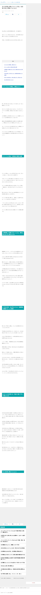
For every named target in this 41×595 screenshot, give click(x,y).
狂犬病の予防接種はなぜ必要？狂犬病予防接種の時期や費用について (13, 558)
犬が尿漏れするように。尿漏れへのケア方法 (10, 544)
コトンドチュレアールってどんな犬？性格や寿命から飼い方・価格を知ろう (13, 531)
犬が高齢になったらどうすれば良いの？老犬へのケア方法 (13, 562)
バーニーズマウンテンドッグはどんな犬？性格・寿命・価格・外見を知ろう (13, 541)
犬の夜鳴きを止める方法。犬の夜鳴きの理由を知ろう (12, 551)
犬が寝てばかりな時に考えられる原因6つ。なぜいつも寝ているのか (13, 536)
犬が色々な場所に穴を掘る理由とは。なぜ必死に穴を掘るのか (7, 578)
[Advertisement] (13, 23)
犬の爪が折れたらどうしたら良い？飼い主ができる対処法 (13, 548)
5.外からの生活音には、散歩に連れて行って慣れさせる (13, 77)
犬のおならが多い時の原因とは (7, 565)
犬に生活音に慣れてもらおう (9, 79)
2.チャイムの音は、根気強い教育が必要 (10, 67)
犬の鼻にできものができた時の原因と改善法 (20, 578)
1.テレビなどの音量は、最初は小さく (10, 64)
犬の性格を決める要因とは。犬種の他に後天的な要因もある (13, 570)
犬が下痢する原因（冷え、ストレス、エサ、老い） (11, 573)
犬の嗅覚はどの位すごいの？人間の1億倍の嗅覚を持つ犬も (13, 554)
